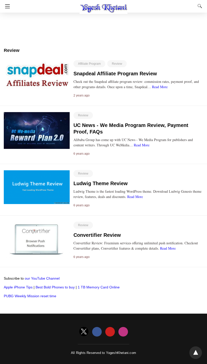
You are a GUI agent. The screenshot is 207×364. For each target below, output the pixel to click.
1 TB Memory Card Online (99, 287)
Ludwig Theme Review (100, 183)
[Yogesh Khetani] (103, 6)
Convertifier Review (97, 235)
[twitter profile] (84, 332)
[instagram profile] (123, 332)
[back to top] (195, 352)
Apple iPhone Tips (18, 287)
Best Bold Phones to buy (55, 287)
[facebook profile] (97, 332)
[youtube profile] (110, 332)
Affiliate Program (89, 63)
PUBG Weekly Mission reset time (30, 296)
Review (117, 63)
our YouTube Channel (42, 278)
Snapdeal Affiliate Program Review (115, 73)
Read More (160, 86)
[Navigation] (6, 6)
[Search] (198, 6)
